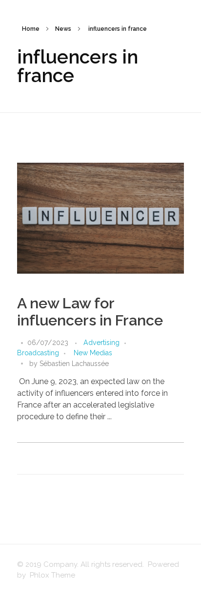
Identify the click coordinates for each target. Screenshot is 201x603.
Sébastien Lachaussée (74, 363)
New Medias (93, 353)
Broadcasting (38, 353)
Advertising (101, 342)
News (63, 28)
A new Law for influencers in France (90, 312)
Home (31, 28)
